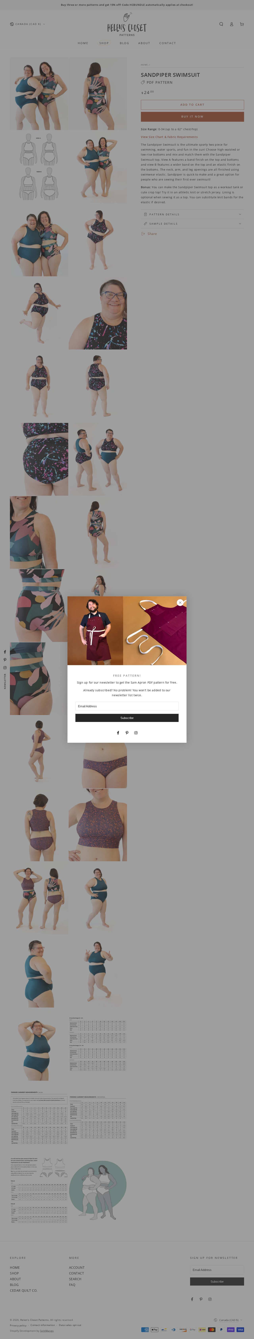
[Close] (180, 602)
